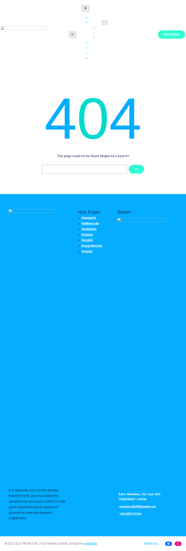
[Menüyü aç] (72, 35)
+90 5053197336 (130, 514)
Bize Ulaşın (171, 34)
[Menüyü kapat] (85, 8)
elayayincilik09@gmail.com (137, 506)
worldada (90, 543)
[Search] (136, 169)
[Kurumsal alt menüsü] (104, 23)
